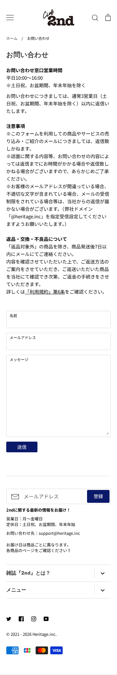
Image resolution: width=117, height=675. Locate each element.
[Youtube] (46, 619)
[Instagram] (33, 619)
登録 (98, 496)
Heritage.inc (44, 634)
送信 (22, 447)
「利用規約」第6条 (45, 291)
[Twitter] (8, 619)
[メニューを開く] (10, 17)
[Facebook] (21, 619)
